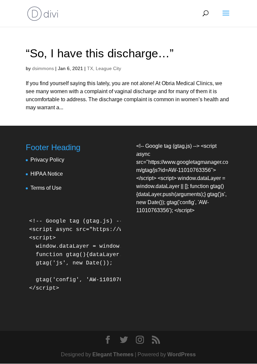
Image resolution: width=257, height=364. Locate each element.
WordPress (181, 354)
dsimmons (43, 68)
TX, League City (104, 68)
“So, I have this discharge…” (100, 53)
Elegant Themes (113, 354)
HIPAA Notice (46, 174)
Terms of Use (46, 188)
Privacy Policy (47, 160)
